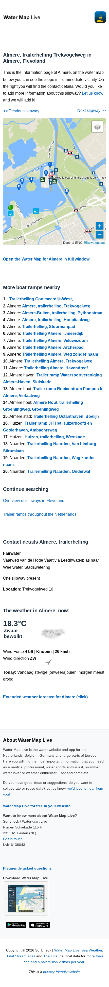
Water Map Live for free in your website (36, 806)
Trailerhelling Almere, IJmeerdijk (52, 333)
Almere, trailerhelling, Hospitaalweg (56, 320)
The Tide (50, 956)
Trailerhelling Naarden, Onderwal (58, 471)
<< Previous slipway (21, 111)
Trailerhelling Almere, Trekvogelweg (58, 361)
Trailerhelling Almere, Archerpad (53, 347)
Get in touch (13, 839)
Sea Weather (91, 950)
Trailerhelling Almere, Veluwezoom (55, 340)
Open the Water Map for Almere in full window (46, 259)
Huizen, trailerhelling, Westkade (55, 437)
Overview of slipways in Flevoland (33, 500)
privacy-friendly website (62, 972)
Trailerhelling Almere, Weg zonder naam (60, 354)
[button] (88, 231)
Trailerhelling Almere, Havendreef (56, 368)
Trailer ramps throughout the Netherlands (40, 514)
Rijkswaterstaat (94, 242)
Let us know (92, 93)
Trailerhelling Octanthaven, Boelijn (66, 416)
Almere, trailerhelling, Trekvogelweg (56, 306)
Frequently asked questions (27, 868)
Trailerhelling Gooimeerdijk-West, (41, 299)
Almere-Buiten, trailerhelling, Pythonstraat (62, 313)
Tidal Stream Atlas (20, 956)
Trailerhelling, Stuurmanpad (48, 326)
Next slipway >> (91, 110)
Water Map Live (66, 950)
